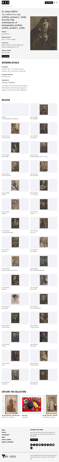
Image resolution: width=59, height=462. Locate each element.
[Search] (54, 2)
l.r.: (10, 71)
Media (3, 437)
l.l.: (10, 69)
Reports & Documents (7, 442)
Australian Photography (8, 82)
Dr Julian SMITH (10, 11)
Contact (4, 432)
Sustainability (6, 434)
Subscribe (34, 439)
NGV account (33, 435)
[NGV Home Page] (5, 3)
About (3, 430)
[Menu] (56, 2)
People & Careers (6, 439)
